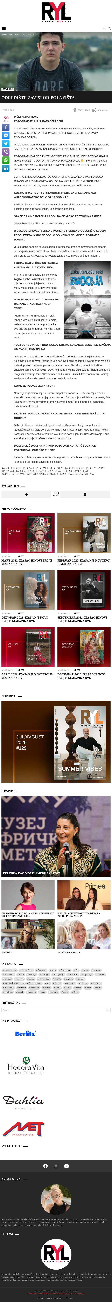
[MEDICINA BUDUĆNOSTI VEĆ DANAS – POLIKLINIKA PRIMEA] (84, 895)
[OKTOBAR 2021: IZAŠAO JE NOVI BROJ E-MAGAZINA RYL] (28, 590)
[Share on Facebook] (5, 127)
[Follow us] (104, 28)
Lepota (69, 979)
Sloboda (35, 988)
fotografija (80, 468)
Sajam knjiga (84, 474)
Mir (48, 983)
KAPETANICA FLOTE (68, 952)
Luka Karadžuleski (60, 471)
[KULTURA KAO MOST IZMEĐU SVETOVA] (56, 836)
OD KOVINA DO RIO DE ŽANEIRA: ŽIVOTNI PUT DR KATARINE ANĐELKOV (27, 914)
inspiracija (11, 471)
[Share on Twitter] (5, 143)
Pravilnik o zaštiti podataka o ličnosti (43, 1294)
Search (108, 1011)
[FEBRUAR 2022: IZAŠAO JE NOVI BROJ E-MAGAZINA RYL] (84, 533)
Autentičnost (27, 970)
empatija (61, 468)
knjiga (26, 471)
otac (52, 474)
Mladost (82, 471)
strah (88, 988)
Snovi (58, 988)
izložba (8, 979)
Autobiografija (14, 468)
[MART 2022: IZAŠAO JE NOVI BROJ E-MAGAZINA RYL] (28, 533)
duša (21, 975)
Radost (22, 988)
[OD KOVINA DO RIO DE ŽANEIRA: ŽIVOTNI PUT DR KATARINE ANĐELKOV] (28, 895)
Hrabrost (98, 468)
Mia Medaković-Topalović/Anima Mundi (23, 983)
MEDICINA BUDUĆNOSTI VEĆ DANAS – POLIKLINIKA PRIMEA (78, 914)
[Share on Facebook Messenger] (5, 135)
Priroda (84, 983)
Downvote (85, 494)
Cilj (77, 970)
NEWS (21, 556)
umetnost (9, 992)
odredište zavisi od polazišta (24, 474)
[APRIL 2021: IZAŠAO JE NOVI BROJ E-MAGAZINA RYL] (28, 647)
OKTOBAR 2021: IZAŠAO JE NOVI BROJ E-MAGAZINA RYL (24, 619)
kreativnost (44, 979)
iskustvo (101, 975)
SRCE (68, 988)
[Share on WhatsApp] (5, 160)
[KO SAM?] (28, 934)
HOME (40, 1298)
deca (86, 970)
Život (76, 992)
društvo (97, 970)
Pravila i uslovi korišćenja (73, 1294)
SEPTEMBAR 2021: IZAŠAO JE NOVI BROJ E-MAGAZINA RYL (82, 619)
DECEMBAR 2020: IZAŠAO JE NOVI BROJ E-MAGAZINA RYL (81, 676)
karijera (20, 979)
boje (53, 970)
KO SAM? (6, 952)
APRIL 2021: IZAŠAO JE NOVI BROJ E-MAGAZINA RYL (27, 676)
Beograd (42, 970)
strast (98, 988)
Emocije (47, 468)
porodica (65, 474)
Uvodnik (32, 992)
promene (97, 983)
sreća (78, 988)
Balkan (33, 468)
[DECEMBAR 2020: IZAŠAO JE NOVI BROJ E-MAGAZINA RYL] (84, 647)
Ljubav (39, 471)
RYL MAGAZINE (54, 1298)
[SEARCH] (109, 28)
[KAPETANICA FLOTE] (84, 934)
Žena (65, 992)
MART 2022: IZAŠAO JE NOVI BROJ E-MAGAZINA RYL (27, 562)
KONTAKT (70, 1298)
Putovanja (9, 988)
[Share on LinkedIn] (5, 168)
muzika (58, 983)
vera (43, 992)
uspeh (20, 992)
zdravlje (54, 992)
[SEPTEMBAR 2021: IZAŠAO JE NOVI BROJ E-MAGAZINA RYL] (84, 590)
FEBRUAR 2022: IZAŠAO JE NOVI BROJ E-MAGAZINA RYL (83, 562)
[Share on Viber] (5, 152)
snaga (47, 988)
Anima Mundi (10, 970)
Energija (45, 975)
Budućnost (65, 970)
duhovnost (9, 975)
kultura (58, 979)
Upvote (26, 494)
